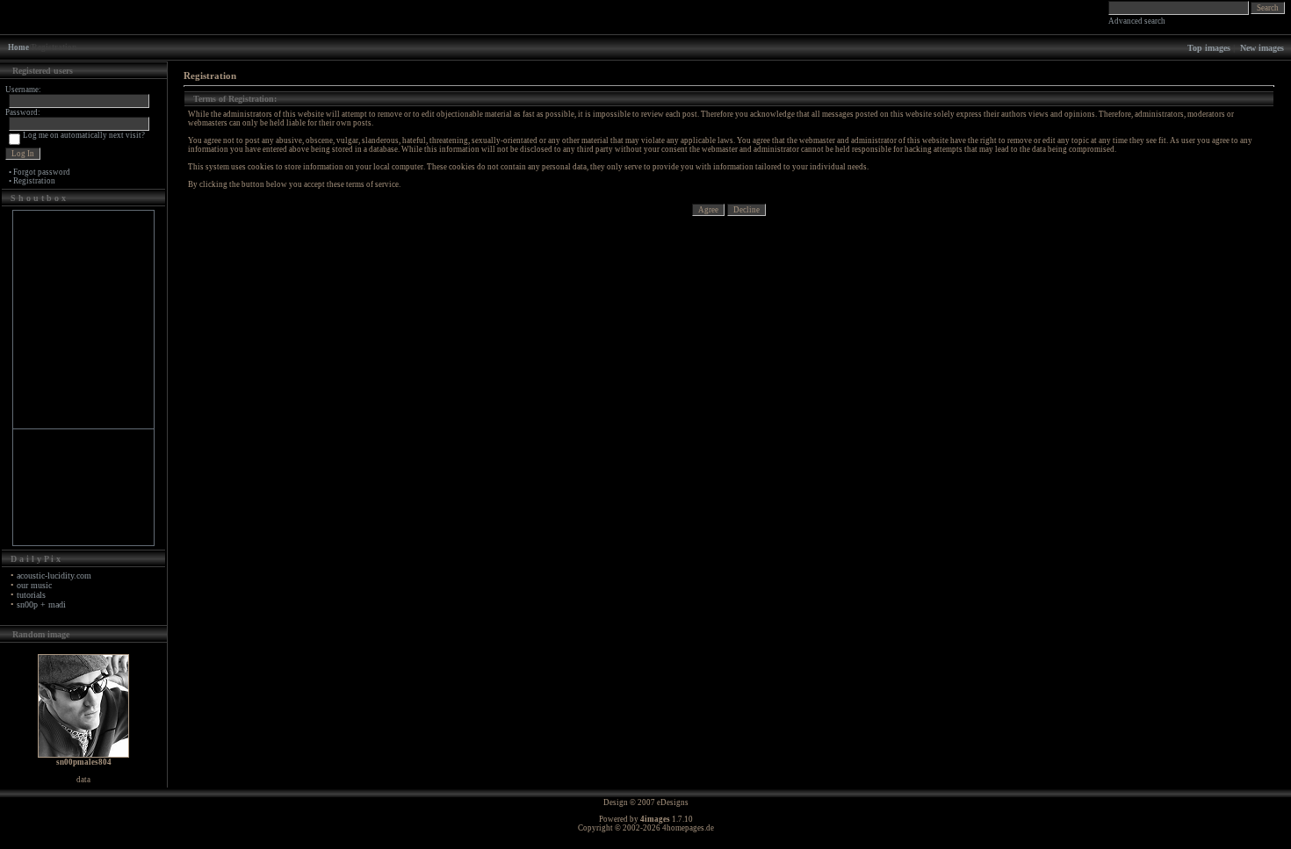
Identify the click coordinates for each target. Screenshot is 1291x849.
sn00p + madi (41, 604)
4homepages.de (688, 828)
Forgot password (41, 172)
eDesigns (673, 802)
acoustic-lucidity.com (54, 575)
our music (34, 585)
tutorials (31, 595)
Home (18, 47)
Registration (34, 180)
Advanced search (1136, 21)
